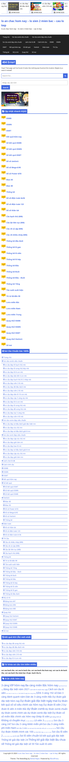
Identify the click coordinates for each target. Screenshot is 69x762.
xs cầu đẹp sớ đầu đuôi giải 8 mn (17, 431)
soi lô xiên (16, 736)
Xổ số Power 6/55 (13, 173)
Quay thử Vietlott (14, 339)
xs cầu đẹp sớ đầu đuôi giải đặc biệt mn (20, 424)
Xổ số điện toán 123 (15, 204)
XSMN (58, 42)
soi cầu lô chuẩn (48, 732)
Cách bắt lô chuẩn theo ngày (39, 689)
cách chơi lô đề (30, 42)
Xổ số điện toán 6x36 (15, 198)
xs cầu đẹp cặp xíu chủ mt (15, 439)
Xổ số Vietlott (10, 516)
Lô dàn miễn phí (30, 721)
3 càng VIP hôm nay (13, 685)
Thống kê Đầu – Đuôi (15, 278)
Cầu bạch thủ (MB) (14, 216)
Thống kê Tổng (13, 284)
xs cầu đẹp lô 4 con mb (12, 658)
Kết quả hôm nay (15, 47)
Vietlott (36, 47)
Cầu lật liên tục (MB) (15, 222)
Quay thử (25, 52)
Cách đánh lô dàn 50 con (12, 693)
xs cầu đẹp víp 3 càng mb (15, 413)
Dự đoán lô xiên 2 (53, 704)
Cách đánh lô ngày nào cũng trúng (27, 693)
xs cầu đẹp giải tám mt (14, 442)
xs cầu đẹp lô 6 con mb (14, 402)
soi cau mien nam (48, 721)
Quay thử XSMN (13, 327)
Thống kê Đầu (12, 265)
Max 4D (9, 186)
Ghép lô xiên (43, 716)
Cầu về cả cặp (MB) (14, 229)
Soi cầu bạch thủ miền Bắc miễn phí (37, 728)
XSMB (52, 42)
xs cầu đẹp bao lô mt (13, 446)
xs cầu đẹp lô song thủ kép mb (17, 368)
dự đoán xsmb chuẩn (56, 708)
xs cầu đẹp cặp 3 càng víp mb (16, 398)
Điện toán (46, 47)
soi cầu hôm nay (38, 732)
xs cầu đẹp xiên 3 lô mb (14, 383)
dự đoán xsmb (36, 709)
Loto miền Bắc (12, 302)
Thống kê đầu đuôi (14, 241)
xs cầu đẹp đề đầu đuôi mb (15, 387)
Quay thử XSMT (13, 333)
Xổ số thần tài (12, 210)
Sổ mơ (34, 52)
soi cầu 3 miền (22, 728)
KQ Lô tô (15, 52)
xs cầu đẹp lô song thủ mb (15, 405)
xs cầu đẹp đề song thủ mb (15, 409)
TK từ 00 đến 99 (13, 296)
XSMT (5, 47)
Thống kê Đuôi (12, 271)
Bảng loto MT (10, 601)
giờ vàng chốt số (55, 717)
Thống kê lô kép (13, 259)
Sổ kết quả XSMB (13, 143)
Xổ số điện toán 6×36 (13, 535)
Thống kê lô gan (13, 247)
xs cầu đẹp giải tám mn (14, 457)
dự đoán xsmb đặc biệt (39, 712)
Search (5, 87)
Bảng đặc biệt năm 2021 (16, 689)
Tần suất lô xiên (43, 744)
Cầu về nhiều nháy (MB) (16, 235)
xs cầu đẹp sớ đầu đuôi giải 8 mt (17, 450)
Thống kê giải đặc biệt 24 (14, 739)
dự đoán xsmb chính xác (14, 712)
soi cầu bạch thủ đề (51, 728)
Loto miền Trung (13, 314)
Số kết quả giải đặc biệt (52, 735)
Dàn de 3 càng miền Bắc (39, 696)
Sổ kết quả (26, 47)
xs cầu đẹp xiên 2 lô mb (14, 391)
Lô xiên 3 (39, 720)
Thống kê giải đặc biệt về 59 (19, 743)
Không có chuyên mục (13, 720)
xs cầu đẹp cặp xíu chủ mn (15, 453)
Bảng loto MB (10, 609)
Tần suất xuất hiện (14, 290)
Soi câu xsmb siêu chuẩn (20, 37)
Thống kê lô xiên (13, 253)
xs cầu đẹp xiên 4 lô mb (14, 416)
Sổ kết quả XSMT (13, 155)
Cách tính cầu (42, 42)
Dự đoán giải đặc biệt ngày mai (38, 700)
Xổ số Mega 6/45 (13, 167)
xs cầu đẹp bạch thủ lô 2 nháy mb (18, 379)
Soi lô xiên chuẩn (29, 735)
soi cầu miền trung (7, 736)
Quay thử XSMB (13, 320)
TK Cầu (55, 47)
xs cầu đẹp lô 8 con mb (14, 372)
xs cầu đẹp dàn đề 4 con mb (16, 376)
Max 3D (9, 179)
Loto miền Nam (13, 308)
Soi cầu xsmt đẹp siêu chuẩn (12, 42)
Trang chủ (6, 37)
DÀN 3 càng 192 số (46, 693)
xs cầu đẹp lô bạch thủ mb (15, 365)
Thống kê (6, 52)
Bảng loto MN (10, 605)
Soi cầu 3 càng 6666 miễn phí (27, 724)
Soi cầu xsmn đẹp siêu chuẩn (42, 37)
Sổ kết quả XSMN (14, 149)
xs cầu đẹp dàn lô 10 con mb (16, 394)
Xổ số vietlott (12, 161)
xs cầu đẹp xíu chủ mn (13, 427)
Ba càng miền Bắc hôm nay (41, 685)
